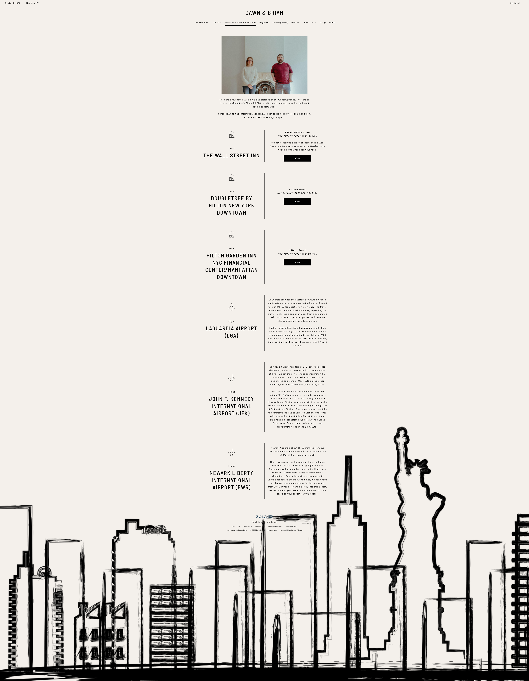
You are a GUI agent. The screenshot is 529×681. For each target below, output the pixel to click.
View (297, 158)
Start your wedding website (237, 530)
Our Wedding (201, 22)
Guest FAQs (247, 527)
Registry (263, 22)
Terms (300, 530)
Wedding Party (280, 22)
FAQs (323, 22)
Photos (295, 22)
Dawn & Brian (264, 12)
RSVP (332, 22)
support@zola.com (275, 527)
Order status (260, 527)
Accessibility (285, 530)
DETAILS (216, 22)
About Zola (236, 527)
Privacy (294, 530)
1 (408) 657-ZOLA (291, 527)
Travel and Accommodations (240, 22)
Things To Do (309, 22)
